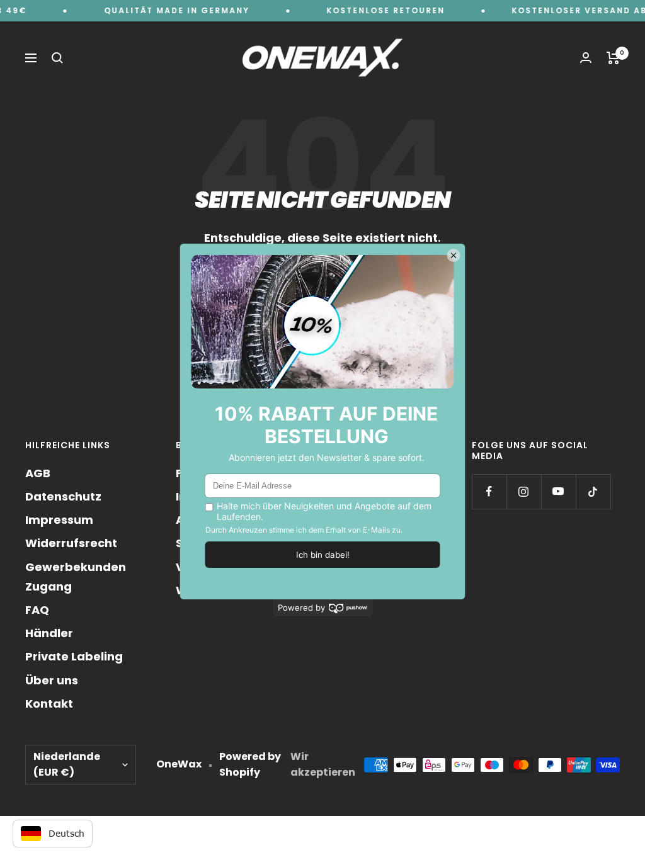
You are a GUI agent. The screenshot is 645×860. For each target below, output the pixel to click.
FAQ (37, 610)
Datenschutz (63, 496)
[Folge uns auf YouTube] (558, 491)
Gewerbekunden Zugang (75, 576)
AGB (37, 473)
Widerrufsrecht (71, 543)
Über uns (51, 680)
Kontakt (49, 703)
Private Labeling (74, 656)
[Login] (585, 57)
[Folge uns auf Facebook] (489, 491)
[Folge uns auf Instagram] (523, 491)
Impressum (59, 520)
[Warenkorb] (613, 58)
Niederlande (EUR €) (66, 764)
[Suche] (57, 58)
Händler (49, 633)
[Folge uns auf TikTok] (593, 491)
